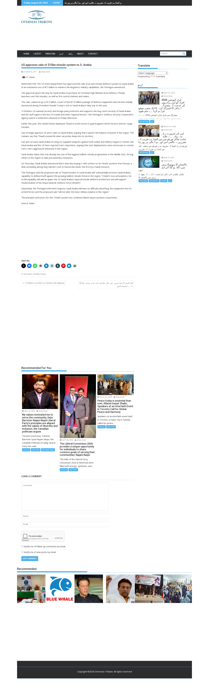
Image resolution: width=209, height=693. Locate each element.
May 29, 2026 (29, 411)
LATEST (37, 53)
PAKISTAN (50, 53)
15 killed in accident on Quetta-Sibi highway (45, 283)
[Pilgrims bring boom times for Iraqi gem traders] (60, 589)
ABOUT (80, 53)
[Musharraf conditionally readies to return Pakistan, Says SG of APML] (120, 589)
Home (26, 53)
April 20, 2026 (67, 440)
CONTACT (93, 53)
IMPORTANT (144, 121)
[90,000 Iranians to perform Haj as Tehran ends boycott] (178, 589)
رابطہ (70, 53)
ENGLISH (26, 450)
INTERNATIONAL (39, 274)
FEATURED (28, 274)
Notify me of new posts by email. (40, 552)
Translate (160, 76)
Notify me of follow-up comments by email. (45, 546)
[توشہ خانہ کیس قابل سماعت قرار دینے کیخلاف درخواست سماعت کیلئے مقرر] (89, 589)
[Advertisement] (131, 29)
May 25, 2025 (168, 157)
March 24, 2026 (105, 397)
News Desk (45, 72)
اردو (61, 53)
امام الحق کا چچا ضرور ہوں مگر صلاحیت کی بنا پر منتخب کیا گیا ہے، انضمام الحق (106, 284)
